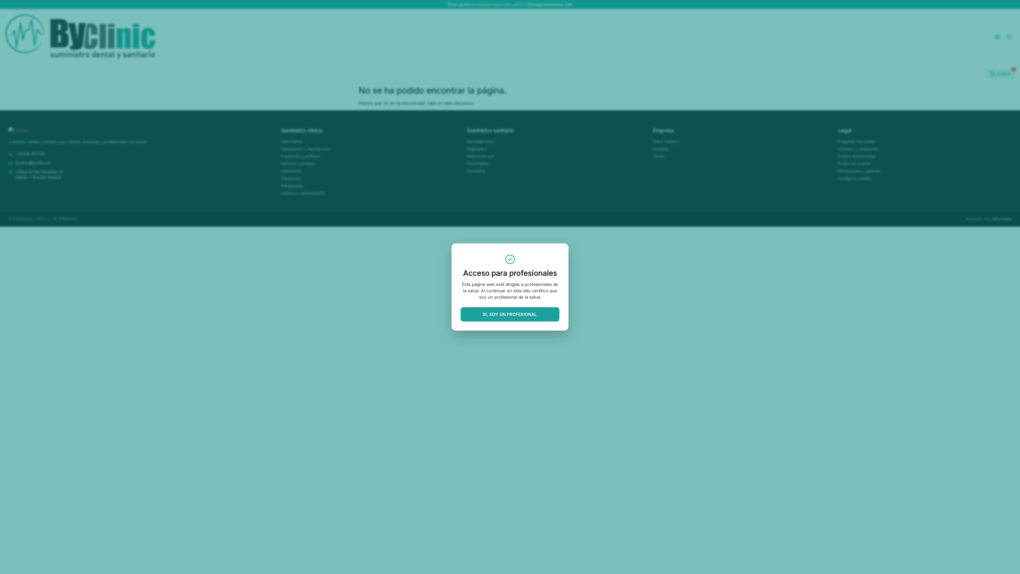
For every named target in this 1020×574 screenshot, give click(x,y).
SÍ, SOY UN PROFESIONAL (510, 314)
